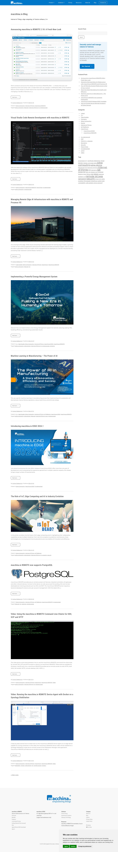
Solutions (60, 2)
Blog (87, 815)
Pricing (70, 2)
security (49, 555)
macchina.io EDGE (48, 344)
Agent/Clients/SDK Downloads (19, 827)
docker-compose (88, 163)
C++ (17, 344)
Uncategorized (46, 187)
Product (51, 2)
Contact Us (103, 2)
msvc (84, 174)
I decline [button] (73, 846)
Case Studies (19, 264)
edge (95, 163)
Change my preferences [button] (84, 846)
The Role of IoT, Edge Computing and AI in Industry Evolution (37, 496)
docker (23, 765)
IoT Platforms (47, 414)
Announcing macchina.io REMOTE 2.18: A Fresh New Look (36, 29)
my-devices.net (85, 137)
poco (46, 416)
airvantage (81, 161)
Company (84, 119)
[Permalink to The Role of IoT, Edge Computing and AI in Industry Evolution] (42, 516)
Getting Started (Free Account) (19, 823)
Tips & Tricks (39, 187)
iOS (89, 170)
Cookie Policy (89, 821)
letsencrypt (94, 172)
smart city (98, 179)
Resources (63, 821)
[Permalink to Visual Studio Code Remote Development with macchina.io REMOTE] (42, 142)
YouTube (89, 827)
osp (92, 174)
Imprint (87, 817)
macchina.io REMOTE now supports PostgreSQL (31, 565)
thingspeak (87, 181)
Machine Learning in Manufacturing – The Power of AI (34, 356)
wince (95, 183)
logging (80, 174)
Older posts (14, 775)
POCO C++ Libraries (86, 141)
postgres (24, 604)
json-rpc (88, 172)
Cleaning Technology (66, 817)
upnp (100, 181)
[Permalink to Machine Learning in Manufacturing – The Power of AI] (42, 377)
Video (54, 682)
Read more (14, 97)
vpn (103, 181)
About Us (88, 813)
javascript (81, 172)
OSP (82, 139)
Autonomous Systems (66, 815)
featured (26, 107)
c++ (86, 161)
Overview (14, 815)
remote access (43, 107)
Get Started (86, 66)
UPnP (82, 151)
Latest (83, 113)
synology (44, 765)
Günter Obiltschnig (17, 102)
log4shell (100, 172)
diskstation (18, 765)
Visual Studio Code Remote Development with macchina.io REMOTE (40, 117)
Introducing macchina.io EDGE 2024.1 (27, 426)
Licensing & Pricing (16, 821)
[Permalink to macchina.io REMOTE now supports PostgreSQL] (42, 574)
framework (81, 167)
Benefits (14, 817)
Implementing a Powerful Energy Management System (34, 276)
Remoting (84, 143)
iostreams (94, 170)
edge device (27, 346)
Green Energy (64, 813)
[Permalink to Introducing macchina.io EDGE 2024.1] (42, 447)
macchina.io (45, 264)
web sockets (89, 183)
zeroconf (99, 183)
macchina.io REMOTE (40, 105)
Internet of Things (29, 105)
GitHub (89, 825)
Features (14, 819)
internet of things (33, 107)
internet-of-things (92, 167)
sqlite (103, 179)
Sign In (13, 829)
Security (83, 145)
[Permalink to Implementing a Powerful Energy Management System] (42, 302)
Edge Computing (20, 105)
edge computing (19, 107)
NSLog (88, 174)
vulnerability (81, 183)
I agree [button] (66, 846)
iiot (86, 167)
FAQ (13, 825)
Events (83, 123)
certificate (91, 161)
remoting (52, 346)
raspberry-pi (81, 176)
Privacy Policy (89, 819)
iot (39, 107)
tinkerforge (94, 181)
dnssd (102, 161)
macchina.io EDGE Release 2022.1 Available (93, 101)
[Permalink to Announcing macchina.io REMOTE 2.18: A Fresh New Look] (42, 57)
